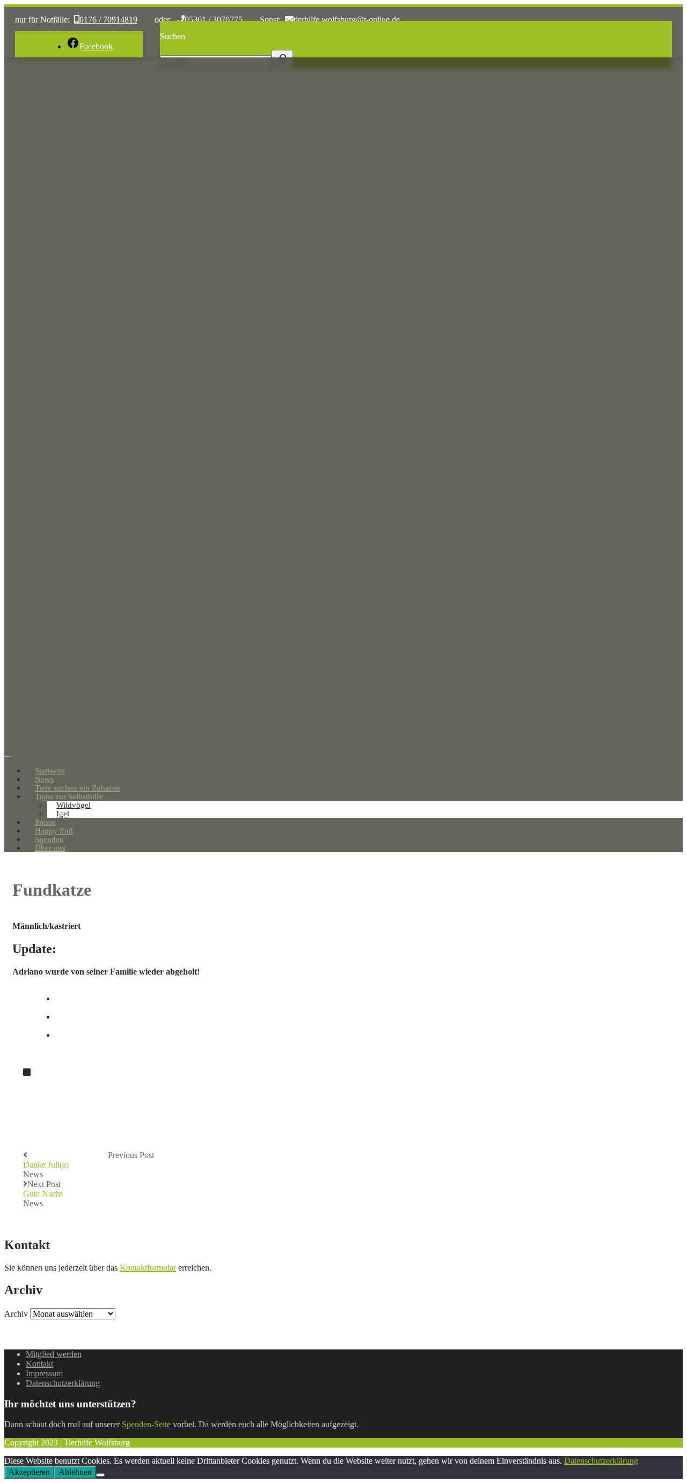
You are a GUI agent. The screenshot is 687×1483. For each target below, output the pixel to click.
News (33, 1174)
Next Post (42, 1188)
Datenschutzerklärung (63, 1383)
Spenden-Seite (146, 1424)
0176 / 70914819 (108, 19)
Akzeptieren (29, 1472)
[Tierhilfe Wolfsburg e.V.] (343, 743)
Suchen (172, 36)
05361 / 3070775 (214, 19)
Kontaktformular (148, 1267)
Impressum (44, 1373)
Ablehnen (75, 1472)
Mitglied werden (54, 1354)
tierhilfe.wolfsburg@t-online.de (347, 19)
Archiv (16, 1313)
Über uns (50, 848)
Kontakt (39, 1363)
